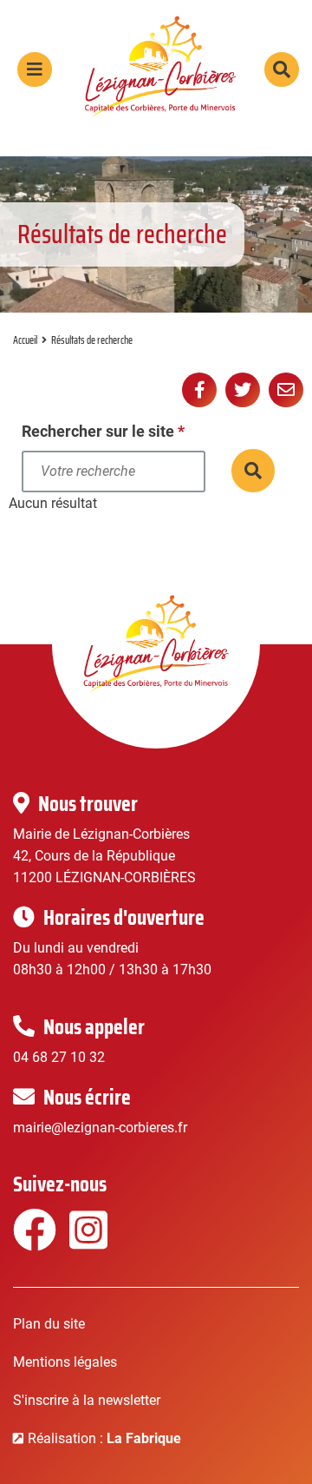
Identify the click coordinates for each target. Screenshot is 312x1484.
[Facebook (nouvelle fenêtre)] (32, 1241)
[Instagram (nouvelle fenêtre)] (88, 1241)
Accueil (25, 340)
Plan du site (49, 1324)
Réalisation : (104, 1438)
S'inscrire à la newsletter (86, 1400)
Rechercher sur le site (103, 431)
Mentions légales (65, 1362)
